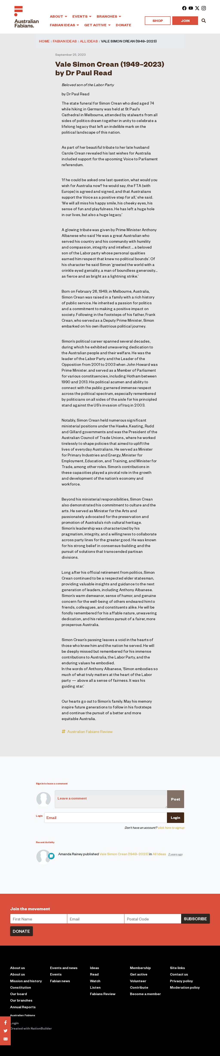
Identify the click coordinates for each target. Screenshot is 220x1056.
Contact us (179, 974)
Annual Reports (23, 1007)
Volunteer (138, 981)
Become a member (145, 993)
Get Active (95, 25)
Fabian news (60, 981)
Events (80, 16)
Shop (158, 20)
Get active (138, 974)
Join (185, 20)
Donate (123, 25)
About (57, 16)
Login (14, 1023)
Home (44, 41)
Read (94, 974)
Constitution (20, 987)
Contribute (139, 987)
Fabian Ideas (63, 25)
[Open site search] (204, 21)
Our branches (21, 1000)
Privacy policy (181, 981)
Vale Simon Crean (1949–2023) (123, 854)
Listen (95, 987)
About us (17, 974)
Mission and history (26, 981)
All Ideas (89, 41)
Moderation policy (185, 987)
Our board (18, 993)
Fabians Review (102, 993)
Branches (107, 16)
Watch (95, 981)
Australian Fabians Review (90, 731)
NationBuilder (41, 1028)
